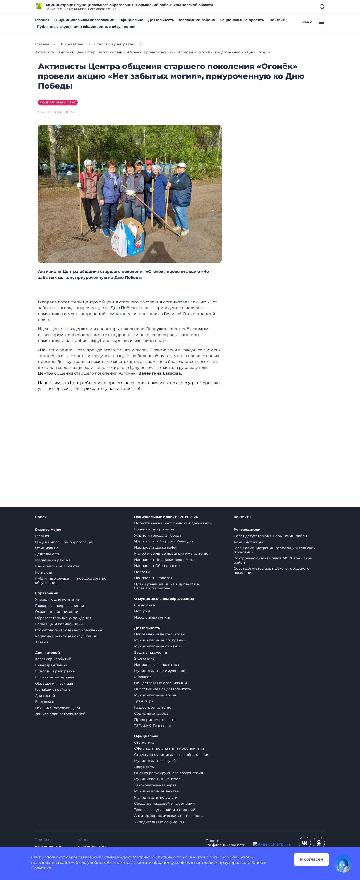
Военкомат (45, 701)
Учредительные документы (159, 822)
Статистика (144, 742)
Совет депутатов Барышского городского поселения (271, 570)
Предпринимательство (155, 719)
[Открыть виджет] (343, 863)
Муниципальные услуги (156, 797)
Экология (142, 677)
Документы (144, 767)
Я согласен (311, 859)
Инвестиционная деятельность (162, 689)
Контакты (278, 20)
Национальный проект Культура (163, 541)
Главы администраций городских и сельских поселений (274, 550)
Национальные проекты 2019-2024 (166, 517)
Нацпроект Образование (157, 566)
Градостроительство (152, 707)
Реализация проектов (154, 529)
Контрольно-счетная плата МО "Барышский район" (273, 560)
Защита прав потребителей (60, 714)
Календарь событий (53, 659)
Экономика (144, 658)
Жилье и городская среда (157, 535)
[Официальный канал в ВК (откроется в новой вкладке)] (305, 843)
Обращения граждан (54, 683)
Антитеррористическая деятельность (168, 815)
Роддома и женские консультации (66, 636)
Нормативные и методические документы (172, 523)
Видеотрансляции (51, 665)
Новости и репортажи (55, 671)
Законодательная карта (155, 785)
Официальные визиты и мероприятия (169, 748)
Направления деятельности (159, 634)
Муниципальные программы (160, 640)
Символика (144, 605)
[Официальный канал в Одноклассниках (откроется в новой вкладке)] (319, 843)
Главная (42, 20)
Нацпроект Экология (153, 578)
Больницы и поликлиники (59, 624)
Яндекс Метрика (134, 857)
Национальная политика (156, 664)
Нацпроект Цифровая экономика (164, 559)
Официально (131, 20)
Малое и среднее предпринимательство (171, 553)
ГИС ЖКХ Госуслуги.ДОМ (57, 708)
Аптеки (41, 642)
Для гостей (45, 695)
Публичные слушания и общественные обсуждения (86, 26)
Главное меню (48, 530)
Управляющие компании (57, 599)
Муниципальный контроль (158, 779)
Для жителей (47, 653)
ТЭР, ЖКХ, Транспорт (153, 725)
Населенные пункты (152, 617)
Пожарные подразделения (59, 605)
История (142, 611)
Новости (142, 572)
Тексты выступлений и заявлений (164, 809)
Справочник (46, 593)
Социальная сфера (58, 102)
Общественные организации (160, 683)
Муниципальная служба (156, 760)
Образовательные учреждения (63, 618)
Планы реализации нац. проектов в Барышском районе (166, 586)
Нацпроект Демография (156, 547)
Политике (41, 868)
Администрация (248, 542)
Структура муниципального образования (171, 754)
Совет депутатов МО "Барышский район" (271, 536)
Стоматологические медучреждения (68, 630)
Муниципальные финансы (157, 646)
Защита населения (151, 652)
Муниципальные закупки (157, 791)
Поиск (41, 517)
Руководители (247, 530)
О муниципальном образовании (84, 20)
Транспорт (143, 701)
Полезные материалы (55, 677)
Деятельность (161, 20)
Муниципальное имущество (159, 670)
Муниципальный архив (155, 695)
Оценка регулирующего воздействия (168, 773)
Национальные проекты (242, 20)
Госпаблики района (197, 20)
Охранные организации (56, 611)
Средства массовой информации (164, 803)
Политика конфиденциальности (225, 843)
